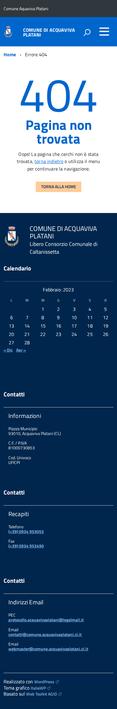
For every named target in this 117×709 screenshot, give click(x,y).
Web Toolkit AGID (41, 694)
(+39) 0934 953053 (26, 531)
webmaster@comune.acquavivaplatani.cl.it (48, 649)
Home (10, 54)
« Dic (8, 350)
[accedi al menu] (104, 31)
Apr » (21, 350)
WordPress (44, 681)
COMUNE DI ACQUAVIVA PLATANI (49, 32)
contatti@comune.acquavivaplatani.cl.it (45, 634)
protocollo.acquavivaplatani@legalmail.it (46, 620)
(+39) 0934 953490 (26, 546)
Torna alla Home (58, 186)
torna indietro (48, 161)
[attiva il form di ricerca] (87, 32)
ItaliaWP (38, 688)
